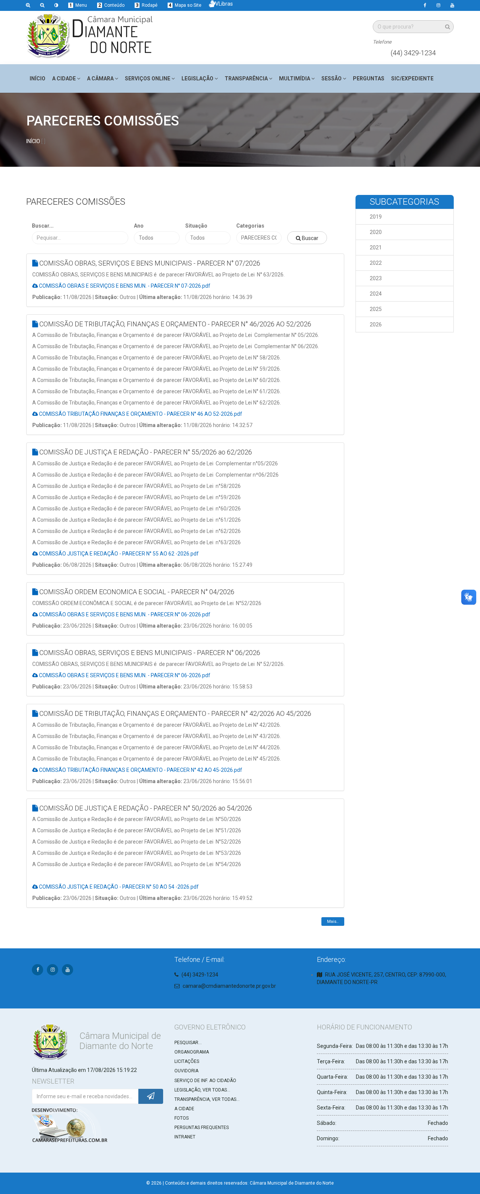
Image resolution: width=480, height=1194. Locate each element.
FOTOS (181, 1118)
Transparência (246, 78)
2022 (376, 263)
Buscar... (43, 226)
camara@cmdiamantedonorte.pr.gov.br (229, 986)
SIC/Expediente (412, 78)
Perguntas (368, 78)
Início (37, 78)
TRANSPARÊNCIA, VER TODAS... (207, 1099)
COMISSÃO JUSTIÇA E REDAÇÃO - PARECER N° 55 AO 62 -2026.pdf (118, 554)
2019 (376, 217)
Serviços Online (147, 78)
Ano (139, 226)
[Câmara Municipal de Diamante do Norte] (91, 36)
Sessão (331, 78)
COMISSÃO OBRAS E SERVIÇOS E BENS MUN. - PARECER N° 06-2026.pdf (124, 614)
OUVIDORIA (186, 1070)
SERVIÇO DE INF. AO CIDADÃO (205, 1080)
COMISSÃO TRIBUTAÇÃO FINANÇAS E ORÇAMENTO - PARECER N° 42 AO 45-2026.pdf (140, 770)
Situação (196, 226)
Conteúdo (111, 5)
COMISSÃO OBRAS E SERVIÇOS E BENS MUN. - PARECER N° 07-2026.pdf (124, 286)
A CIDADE (184, 1108)
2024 (376, 294)
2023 (376, 278)
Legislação (197, 78)
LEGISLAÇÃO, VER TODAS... (202, 1090)
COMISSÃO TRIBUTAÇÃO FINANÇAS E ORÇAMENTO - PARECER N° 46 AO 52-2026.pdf (140, 414)
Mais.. (333, 921)
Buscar (309, 238)
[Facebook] (425, 5)
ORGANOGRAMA (191, 1052)
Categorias (250, 226)
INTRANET (184, 1137)
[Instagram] (438, 5)
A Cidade (64, 78)
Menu (78, 5)
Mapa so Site (185, 5)
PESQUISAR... (188, 1042)
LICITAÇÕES (186, 1061)
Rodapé (147, 5)
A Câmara (100, 78)
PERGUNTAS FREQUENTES (201, 1127)
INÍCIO (33, 141)
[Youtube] (452, 5)
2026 (376, 325)
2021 (376, 248)
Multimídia (294, 78)
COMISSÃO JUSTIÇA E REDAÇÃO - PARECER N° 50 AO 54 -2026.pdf (118, 887)
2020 (376, 232)
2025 (376, 309)
